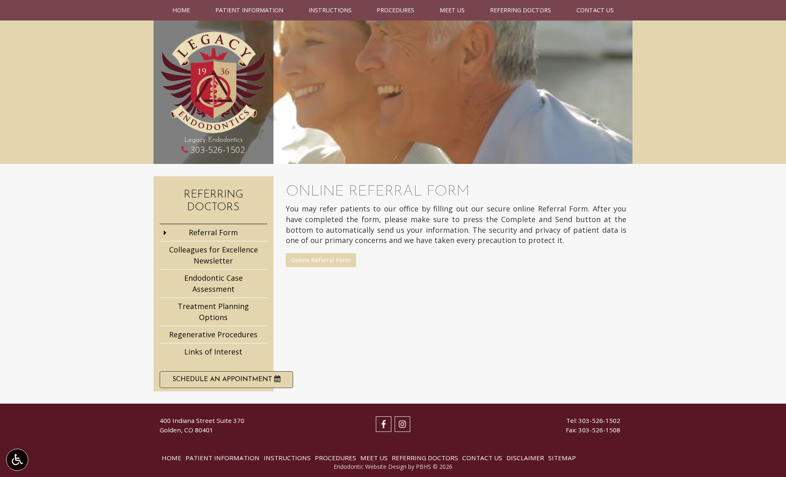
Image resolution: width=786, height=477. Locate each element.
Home (181, 10)
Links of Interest (213, 352)
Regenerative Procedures (213, 334)
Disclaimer (525, 458)
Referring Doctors (520, 10)
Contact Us (595, 10)
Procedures (395, 10)
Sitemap (562, 458)
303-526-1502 (217, 149)
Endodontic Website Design (370, 466)
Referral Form (213, 232)
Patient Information (249, 10)
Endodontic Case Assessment (213, 283)
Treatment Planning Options (213, 311)
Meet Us (452, 10)
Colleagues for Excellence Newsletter (213, 255)
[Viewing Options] (17, 460)
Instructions (330, 10)
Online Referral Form (321, 260)
